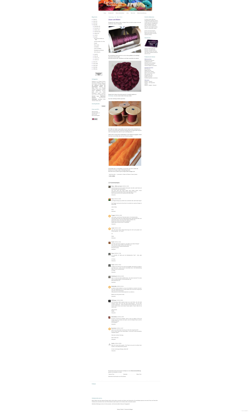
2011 (94, 65)
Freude (132, 174)
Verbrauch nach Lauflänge (150, 62)
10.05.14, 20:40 (120, 276)
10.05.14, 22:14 (120, 286)
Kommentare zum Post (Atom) (119, 376)
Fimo (96, 88)
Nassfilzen (103, 93)
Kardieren (98, 90)
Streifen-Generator (148, 76)
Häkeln (93, 90)
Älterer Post (139, 374)
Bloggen (100, 81)
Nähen (99, 93)
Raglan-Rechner (148, 70)
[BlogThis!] (110, 176)
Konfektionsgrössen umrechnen (151, 77)
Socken (93, 96)
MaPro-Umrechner (148, 72)
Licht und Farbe (100, 91)
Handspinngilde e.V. (96, 112)
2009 (94, 68)
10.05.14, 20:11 (118, 264)
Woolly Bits (114, 286)
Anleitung (94, 81)
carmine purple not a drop (99, 41)
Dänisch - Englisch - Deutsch (150, 85)
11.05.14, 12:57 (120, 328)
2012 (94, 63)
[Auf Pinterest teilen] (114, 176)
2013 (94, 61)
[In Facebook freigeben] (113, 176)
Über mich (133, 13)
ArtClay (97, 81)
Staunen (94, 97)
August (95, 33)
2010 (94, 67)
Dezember (96, 26)
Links (127, 13)
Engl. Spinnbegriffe (96, 115)
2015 (94, 23)
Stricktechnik (111, 13)
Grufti (112, 241)
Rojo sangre (96, 44)
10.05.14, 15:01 (125, 186)
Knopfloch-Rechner (148, 75)
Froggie (113, 215)
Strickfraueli (114, 276)
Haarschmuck (99, 89)
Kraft (93, 91)
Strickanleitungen (102, 97)
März (95, 56)
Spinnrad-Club (95, 111)
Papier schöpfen (94, 94)
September (96, 31)
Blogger (131, 409)
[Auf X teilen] (112, 176)
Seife (104, 94)
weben (99, 100)
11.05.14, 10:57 (120, 316)
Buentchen (113, 328)
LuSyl (112, 228)
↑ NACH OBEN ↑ (245, 410)
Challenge (98, 82)
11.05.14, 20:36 (118, 343)
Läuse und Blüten (97, 48)
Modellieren (94, 93)
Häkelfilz (103, 89)
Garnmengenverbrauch (149, 64)
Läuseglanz (96, 46)
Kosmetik (103, 90)
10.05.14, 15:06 (117, 198)
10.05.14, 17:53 (117, 253)
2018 (94, 19)
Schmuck (101, 94)
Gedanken (94, 89)
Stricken (94, 99)
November (96, 28)
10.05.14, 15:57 (117, 228)
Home (105, 13)
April (95, 54)
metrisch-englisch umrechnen (151, 65)
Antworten (113, 194)
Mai (95, 37)
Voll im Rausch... (97, 52)
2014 (94, 24)
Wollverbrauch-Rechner (149, 60)
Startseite (125, 374)
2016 (94, 21)
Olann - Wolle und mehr (116, 186)
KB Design (113, 300)
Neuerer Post (111, 374)
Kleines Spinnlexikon (120, 13)
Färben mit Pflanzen (127, 174)
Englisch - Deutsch (148, 81)
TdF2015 (94, 100)
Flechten (100, 88)
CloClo (112, 343)
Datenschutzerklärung (141, 13)
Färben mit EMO (98, 84)
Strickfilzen (100, 99)
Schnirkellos (114, 316)
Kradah (95, 43)
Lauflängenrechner (148, 61)
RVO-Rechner (147, 68)
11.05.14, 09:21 (120, 300)
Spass (98, 96)
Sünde (104, 99)
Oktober (96, 29)
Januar (95, 59)
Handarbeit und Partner (99, 50)
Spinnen (135, 174)
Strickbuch (155, 52)
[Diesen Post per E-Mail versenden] (109, 176)
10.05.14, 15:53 (118, 215)
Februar (96, 57)
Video (97, 100)
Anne (112, 198)
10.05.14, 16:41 (117, 241)
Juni (95, 35)
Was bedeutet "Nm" (149, 74)
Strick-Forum (94, 114)
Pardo (98, 94)
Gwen (112, 253)
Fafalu (112, 264)
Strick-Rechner (148, 71)
